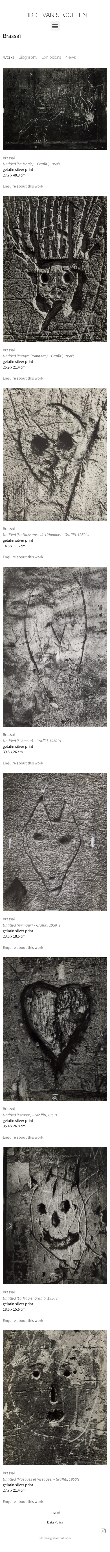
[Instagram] (103, 1531)
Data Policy (55, 1522)
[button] (55, 25)
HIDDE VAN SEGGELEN (55, 14)
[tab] (8, 57)
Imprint (55, 1512)
